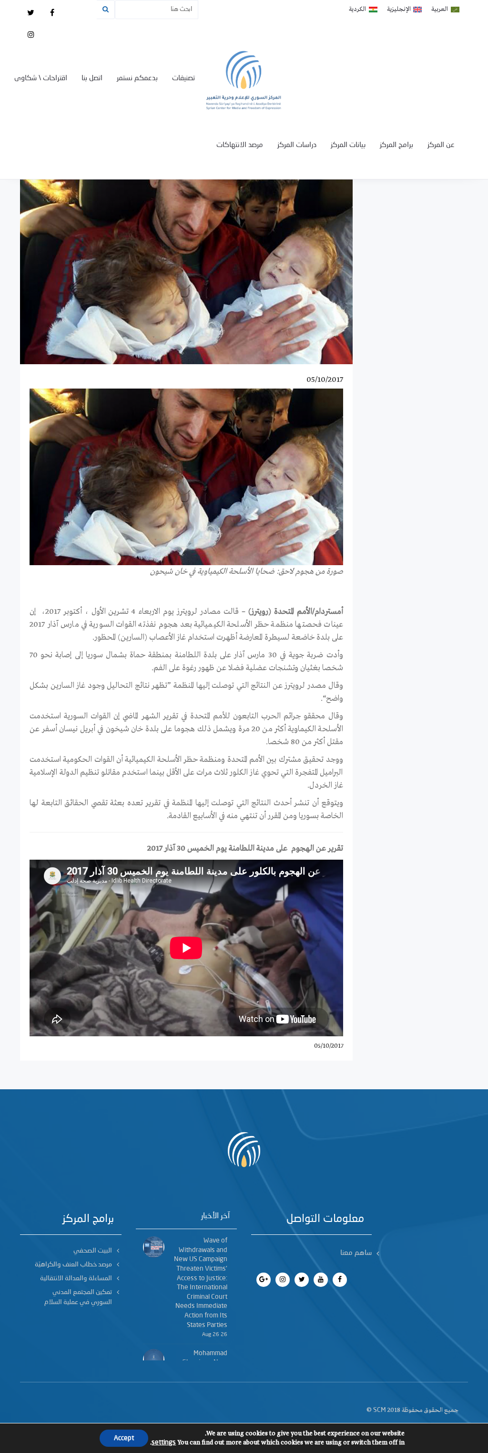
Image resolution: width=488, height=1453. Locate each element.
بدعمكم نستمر (137, 78)
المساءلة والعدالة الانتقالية (76, 1278)
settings (164, 1442)
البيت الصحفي (92, 1250)
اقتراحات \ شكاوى (40, 78)
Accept (124, 1438)
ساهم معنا (356, 1253)
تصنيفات (183, 78)
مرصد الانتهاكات (239, 145)
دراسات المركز (296, 145)
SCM (379, 1410)
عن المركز (441, 145)
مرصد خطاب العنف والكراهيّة (73, 1264)
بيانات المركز (348, 145)
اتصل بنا (91, 78)
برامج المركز (396, 145)
